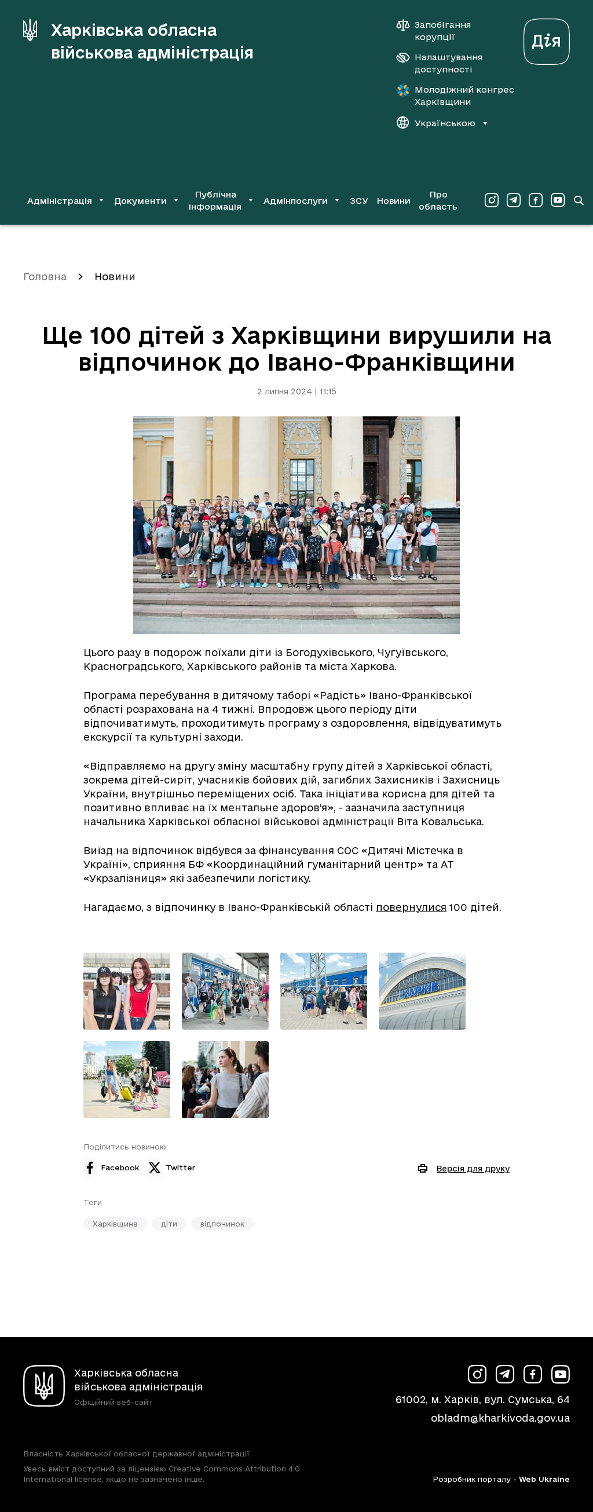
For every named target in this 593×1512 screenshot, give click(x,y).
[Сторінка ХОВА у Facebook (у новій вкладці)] (536, 200)
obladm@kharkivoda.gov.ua (500, 1417)
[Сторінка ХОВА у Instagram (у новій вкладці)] (492, 200)
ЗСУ (359, 201)
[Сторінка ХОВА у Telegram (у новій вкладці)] (514, 200)
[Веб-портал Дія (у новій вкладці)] (547, 38)
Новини (393, 201)
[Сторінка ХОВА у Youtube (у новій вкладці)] (558, 200)
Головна (45, 276)
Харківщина (115, 1224)
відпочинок (222, 1224)
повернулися (411, 907)
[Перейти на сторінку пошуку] (578, 200)
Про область (438, 200)
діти (169, 1224)
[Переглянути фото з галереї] (126, 991)
